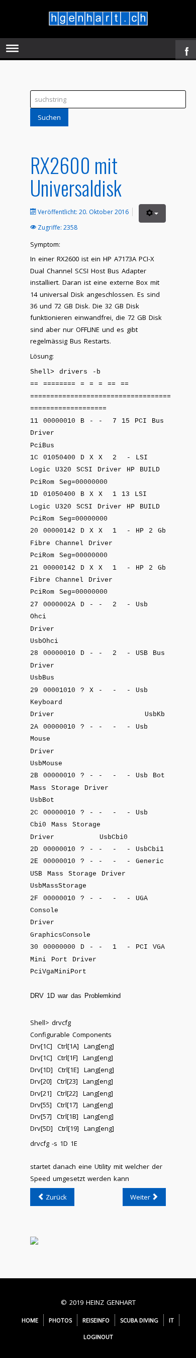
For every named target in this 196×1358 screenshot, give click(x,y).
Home (30, 1320)
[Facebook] (184, 48)
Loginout (98, 1336)
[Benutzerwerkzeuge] (152, 213)
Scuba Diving (139, 1320)
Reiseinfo (96, 1320)
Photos (60, 1320)
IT (171, 1320)
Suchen (49, 117)
